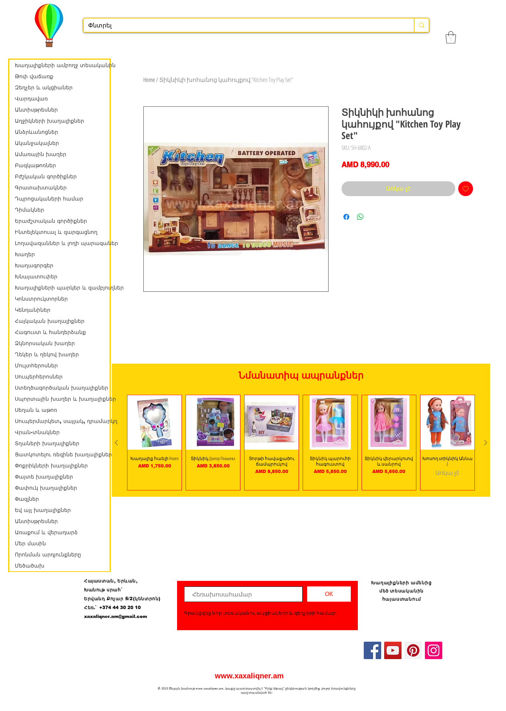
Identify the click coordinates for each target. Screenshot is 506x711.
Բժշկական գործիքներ (46, 176)
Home (149, 80)
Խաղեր (25, 254)
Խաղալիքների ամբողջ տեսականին (62, 65)
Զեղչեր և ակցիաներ (44, 87)
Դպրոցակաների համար (49, 199)
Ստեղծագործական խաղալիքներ (61, 388)
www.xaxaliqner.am (249, 676)
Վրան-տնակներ (37, 432)
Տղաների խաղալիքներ (47, 443)
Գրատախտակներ (41, 188)
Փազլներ (27, 499)
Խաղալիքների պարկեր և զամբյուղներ (62, 288)
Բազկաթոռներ (35, 165)
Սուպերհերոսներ (39, 377)
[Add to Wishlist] (465, 188)
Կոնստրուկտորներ (41, 299)
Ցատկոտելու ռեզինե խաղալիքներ (62, 454)
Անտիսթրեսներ (36, 110)
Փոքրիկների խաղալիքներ (51, 466)
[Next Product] (485, 442)
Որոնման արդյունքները (48, 555)
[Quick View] (154, 422)
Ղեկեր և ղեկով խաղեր (47, 354)
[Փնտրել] (421, 25)
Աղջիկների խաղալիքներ (49, 121)
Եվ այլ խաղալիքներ (43, 510)
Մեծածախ (29, 566)
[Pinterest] (413, 650)
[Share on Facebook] (346, 216)
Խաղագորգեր (34, 265)
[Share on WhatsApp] (360, 216)
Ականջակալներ (37, 143)
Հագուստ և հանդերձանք (50, 332)
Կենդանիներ (32, 310)
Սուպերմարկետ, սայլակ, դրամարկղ (62, 421)
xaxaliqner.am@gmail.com (115, 616)
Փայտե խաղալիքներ (44, 477)
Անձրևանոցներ (36, 132)
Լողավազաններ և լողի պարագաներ (62, 243)
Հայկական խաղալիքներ (49, 321)
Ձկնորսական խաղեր (45, 343)
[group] (301, 442)
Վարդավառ (31, 99)
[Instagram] (433, 650)
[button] (451, 37)
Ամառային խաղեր (40, 154)
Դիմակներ (29, 210)
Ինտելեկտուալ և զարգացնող (56, 232)
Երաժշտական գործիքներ (51, 221)
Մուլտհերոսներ (36, 365)
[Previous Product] (116, 442)
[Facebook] (372, 650)
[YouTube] (393, 650)
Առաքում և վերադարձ (46, 532)
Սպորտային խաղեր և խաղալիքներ (62, 399)
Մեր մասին (30, 543)
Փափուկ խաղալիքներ (46, 488)
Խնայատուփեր (36, 277)
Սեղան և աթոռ (36, 410)
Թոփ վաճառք (34, 76)
